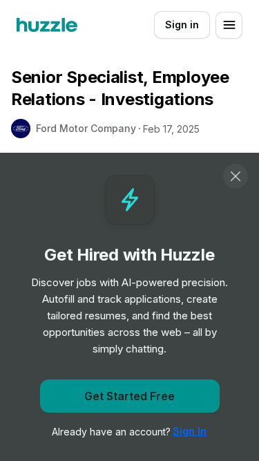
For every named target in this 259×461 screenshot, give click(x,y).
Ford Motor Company (86, 128)
